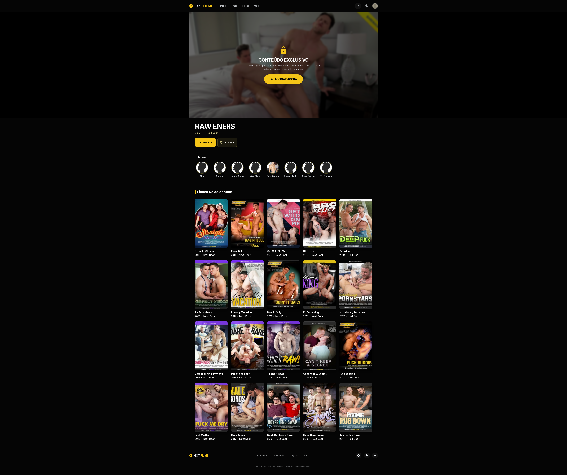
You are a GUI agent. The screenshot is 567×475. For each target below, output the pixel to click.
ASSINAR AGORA (283, 79)
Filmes (234, 6)
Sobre (305, 455)
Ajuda (295, 455)
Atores (257, 6)
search (358, 5)
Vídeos (245, 6)
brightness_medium (367, 6)
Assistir (205, 142)
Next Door (212, 132)
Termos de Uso (279, 455)
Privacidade (262, 455)
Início (223, 6)
